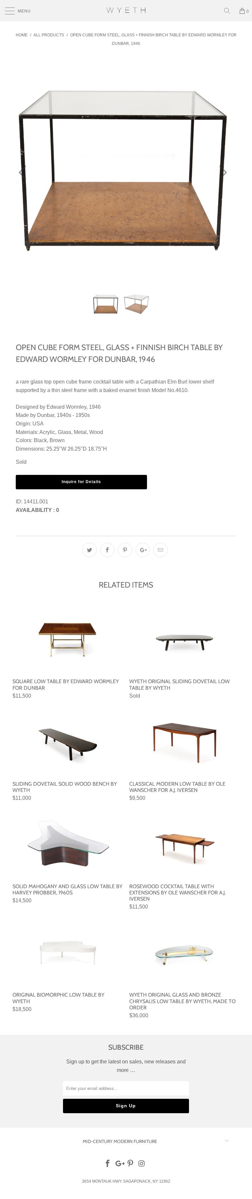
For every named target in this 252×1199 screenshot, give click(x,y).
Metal (80, 432)
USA (38, 423)
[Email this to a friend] (160, 550)
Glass (64, 432)
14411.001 (36, 501)
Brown (57, 440)
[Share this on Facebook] (107, 550)
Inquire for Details (81, 481)
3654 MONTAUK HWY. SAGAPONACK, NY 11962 (126, 1181)
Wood (96, 432)
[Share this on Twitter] (89, 550)
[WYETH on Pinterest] (131, 1164)
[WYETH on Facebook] (108, 1164)
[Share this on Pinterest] (125, 550)
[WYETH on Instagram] (142, 1164)
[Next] (221, 172)
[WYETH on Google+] (119, 1164)
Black (40, 440)
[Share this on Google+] (143, 550)
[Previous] (24, 172)
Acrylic (47, 432)
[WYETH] (126, 10)
